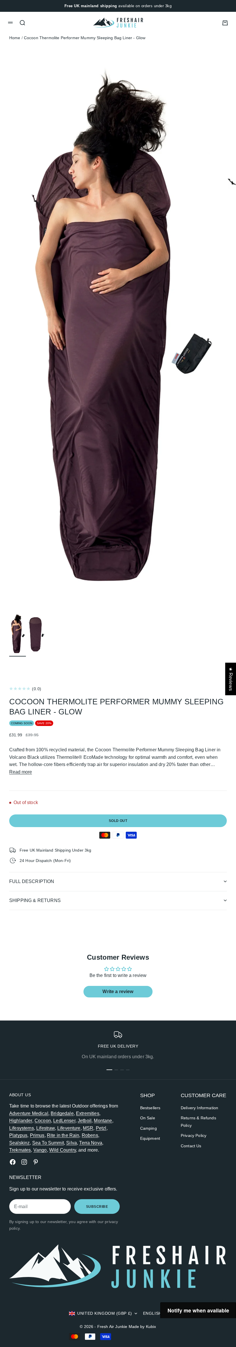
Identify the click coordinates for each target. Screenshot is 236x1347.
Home (14, 37)
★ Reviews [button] (230, 679)
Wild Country (62, 1150)
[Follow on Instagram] (24, 1162)
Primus (37, 1135)
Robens (90, 1135)
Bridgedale (62, 1113)
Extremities (87, 1113)
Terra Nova (90, 1142)
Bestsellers (150, 1107)
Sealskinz (19, 1142)
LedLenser (64, 1120)
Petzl (101, 1128)
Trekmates (20, 1150)
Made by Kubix (142, 1326)
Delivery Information (199, 1107)
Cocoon (43, 1120)
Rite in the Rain (63, 1135)
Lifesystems (21, 1128)
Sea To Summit (48, 1142)
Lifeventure (69, 1128)
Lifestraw (45, 1128)
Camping (148, 1128)
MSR (88, 1128)
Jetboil (85, 1120)
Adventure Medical (28, 1113)
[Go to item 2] (36, 633)
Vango (40, 1150)
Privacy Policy (193, 1135)
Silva (71, 1142)
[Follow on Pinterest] (35, 1162)
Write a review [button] (117, 991)
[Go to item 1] (17, 633)
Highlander (20, 1120)
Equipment (150, 1138)
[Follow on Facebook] (12, 1162)
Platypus (18, 1135)
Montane (103, 1120)
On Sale (147, 1118)
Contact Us (191, 1146)
